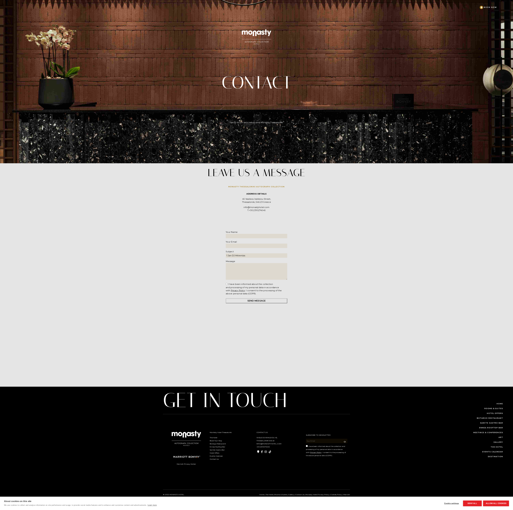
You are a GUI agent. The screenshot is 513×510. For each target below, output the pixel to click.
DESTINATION (495, 457)
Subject (230, 251)
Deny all (472, 503)
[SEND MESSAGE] (344, 442)
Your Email (231, 242)
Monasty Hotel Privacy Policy (317, 495)
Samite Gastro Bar (491, 423)
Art (501, 437)
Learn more (152, 505)
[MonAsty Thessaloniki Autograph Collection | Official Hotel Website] (18, 6)
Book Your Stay (216, 441)
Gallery (498, 442)
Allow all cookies (496, 503)
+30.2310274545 (263, 447)
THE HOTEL (497, 447)
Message (230, 261)
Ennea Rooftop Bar (491, 428)
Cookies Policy (336, 495)
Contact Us (214, 459)
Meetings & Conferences (488, 433)
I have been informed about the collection (250, 284)
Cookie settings (451, 503)
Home (500, 404)
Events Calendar (492, 452)
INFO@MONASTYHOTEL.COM (268, 444)
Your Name (232, 232)
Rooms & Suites (493, 408)
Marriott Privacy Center (186, 464)
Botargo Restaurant (490, 418)
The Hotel (213, 438)
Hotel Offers (495, 413)
